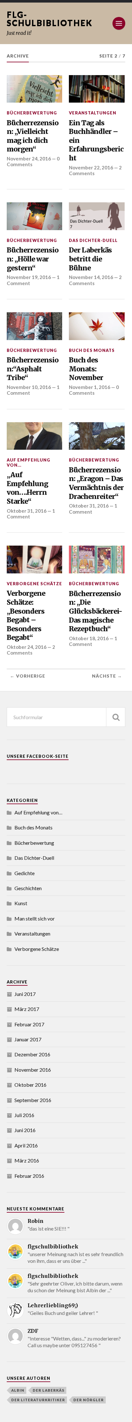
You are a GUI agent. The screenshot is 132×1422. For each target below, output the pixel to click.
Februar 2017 (29, 1024)
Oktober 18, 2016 (89, 638)
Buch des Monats (92, 350)
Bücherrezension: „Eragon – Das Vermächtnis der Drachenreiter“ (96, 483)
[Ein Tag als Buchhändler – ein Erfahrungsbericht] (96, 89)
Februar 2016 (29, 1176)
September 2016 (32, 1100)
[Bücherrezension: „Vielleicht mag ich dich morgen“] (34, 89)
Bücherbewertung (32, 112)
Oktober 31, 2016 (26, 511)
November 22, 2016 (91, 167)
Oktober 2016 (30, 1085)
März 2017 (26, 1009)
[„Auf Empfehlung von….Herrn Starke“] (34, 436)
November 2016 (32, 1070)
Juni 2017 (25, 994)
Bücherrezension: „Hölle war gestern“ (32, 259)
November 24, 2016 (29, 158)
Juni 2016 (25, 1130)
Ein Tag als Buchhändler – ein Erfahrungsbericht (96, 141)
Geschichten (28, 888)
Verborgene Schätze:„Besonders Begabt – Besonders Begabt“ (26, 615)
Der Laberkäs (48, 1390)
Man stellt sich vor (34, 918)
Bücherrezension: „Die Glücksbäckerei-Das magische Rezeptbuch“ (95, 611)
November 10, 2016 (29, 387)
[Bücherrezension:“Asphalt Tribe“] (34, 326)
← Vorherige (27, 676)
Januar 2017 (27, 1039)
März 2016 (26, 1160)
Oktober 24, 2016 (26, 647)
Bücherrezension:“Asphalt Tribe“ (32, 369)
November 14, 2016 (91, 277)
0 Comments (94, 390)
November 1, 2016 (89, 387)
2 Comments (31, 650)
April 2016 (26, 1145)
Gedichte (24, 873)
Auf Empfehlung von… (38, 812)
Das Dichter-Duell (93, 240)
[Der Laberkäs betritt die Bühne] (96, 216)
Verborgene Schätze (34, 583)
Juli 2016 (24, 1115)
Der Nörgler (88, 1400)
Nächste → (107, 676)
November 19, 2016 (29, 277)
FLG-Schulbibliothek (49, 18)
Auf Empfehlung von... (28, 462)
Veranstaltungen (92, 112)
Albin (17, 1390)
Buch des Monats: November (86, 369)
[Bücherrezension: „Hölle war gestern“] (34, 216)
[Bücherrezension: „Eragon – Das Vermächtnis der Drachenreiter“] (96, 436)
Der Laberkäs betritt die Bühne (90, 259)
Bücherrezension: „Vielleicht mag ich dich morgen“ (32, 136)
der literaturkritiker (38, 1400)
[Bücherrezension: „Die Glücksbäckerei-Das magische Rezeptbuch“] (96, 559)
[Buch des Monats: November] (96, 326)
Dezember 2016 (32, 1054)
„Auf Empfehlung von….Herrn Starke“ (27, 488)
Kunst (20, 903)
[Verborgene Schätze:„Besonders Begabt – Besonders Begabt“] (34, 559)
